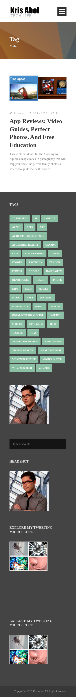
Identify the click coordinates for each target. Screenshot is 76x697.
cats (15, 253)
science (17, 324)
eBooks (17, 262)
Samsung (55, 315)
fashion (54, 262)
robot (39, 306)
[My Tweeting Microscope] (31, 557)
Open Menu (61, 11)
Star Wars (36, 324)
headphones (20, 280)
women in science (24, 359)
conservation (34, 253)
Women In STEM (52, 359)
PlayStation (20, 306)
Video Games (53, 341)
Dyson (55, 253)
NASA (30, 297)
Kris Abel (19, 113)
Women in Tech (22, 368)
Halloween (54, 271)
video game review (25, 341)
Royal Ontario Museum (27, 315)
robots (55, 306)
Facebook (35, 262)
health (40, 280)
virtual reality (23, 350)
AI (35, 218)
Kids (15, 288)
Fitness (17, 271)
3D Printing (19, 218)
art (42, 227)
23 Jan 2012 (40, 113)
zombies (44, 368)
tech (53, 324)
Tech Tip (17, 333)
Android (49, 218)
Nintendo (46, 297)
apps (30, 227)
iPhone (57, 280)
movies (43, 288)
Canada (50, 245)
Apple (16, 227)
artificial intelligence (28, 236)
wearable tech (51, 350)
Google (34, 271)
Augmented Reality (25, 245)
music (16, 297)
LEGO (28, 288)
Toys (33, 333)
